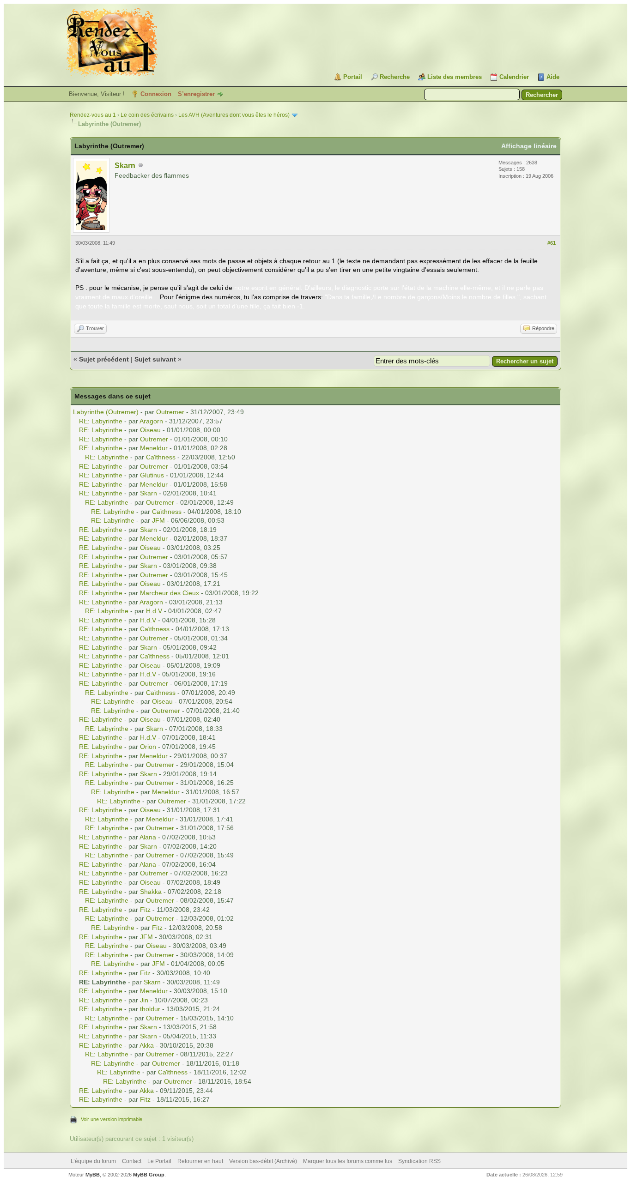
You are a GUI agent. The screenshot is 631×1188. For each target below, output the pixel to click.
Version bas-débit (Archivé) (263, 1161)
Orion (148, 746)
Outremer (170, 412)
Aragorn (151, 421)
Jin (144, 1000)
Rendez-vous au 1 (93, 115)
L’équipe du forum (93, 1161)
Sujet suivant (155, 359)
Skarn (125, 165)
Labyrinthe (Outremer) (106, 412)
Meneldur (154, 448)
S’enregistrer (196, 93)
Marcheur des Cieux (169, 593)
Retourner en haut (200, 1161)
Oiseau (150, 430)
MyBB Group (148, 1174)
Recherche (395, 76)
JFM (158, 520)
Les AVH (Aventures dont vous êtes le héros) (234, 115)
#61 (551, 243)
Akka (147, 1045)
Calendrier (514, 76)
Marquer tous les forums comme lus (347, 1161)
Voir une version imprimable (111, 1119)
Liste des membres (454, 76)
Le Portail (159, 1161)
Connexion (155, 93)
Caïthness (161, 457)
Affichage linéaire (529, 146)
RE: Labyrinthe (100, 421)
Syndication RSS (419, 1161)
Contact (131, 1161)
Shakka (151, 891)
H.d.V (154, 611)
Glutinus (152, 475)
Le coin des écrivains (147, 115)
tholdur (150, 1009)
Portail (352, 76)
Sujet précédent (104, 359)
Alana (148, 837)
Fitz (145, 909)
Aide (552, 76)
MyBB (92, 1174)
